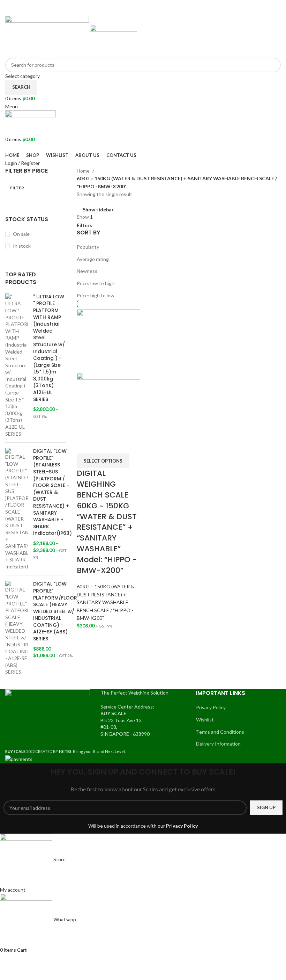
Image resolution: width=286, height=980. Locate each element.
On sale (21, 234)
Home (84, 171)
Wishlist (205, 720)
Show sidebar (98, 209)
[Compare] (85, 444)
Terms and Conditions (220, 732)
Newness (87, 271)
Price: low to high (95, 283)
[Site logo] (47, 36)
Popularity (88, 247)
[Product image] (108, 404)
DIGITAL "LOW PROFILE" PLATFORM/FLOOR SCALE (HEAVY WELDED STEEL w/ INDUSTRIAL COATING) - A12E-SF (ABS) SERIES (55, 611)
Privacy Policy (211, 707)
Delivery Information (218, 744)
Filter (17, 187)
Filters (84, 225)
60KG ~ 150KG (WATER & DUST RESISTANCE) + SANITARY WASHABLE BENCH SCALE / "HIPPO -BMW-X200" (105, 602)
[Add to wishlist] (122, 444)
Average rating (93, 259)
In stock (22, 246)
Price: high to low (95, 295)
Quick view (104, 444)
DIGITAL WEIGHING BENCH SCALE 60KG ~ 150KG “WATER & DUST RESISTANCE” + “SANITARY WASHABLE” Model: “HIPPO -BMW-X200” (107, 521)
